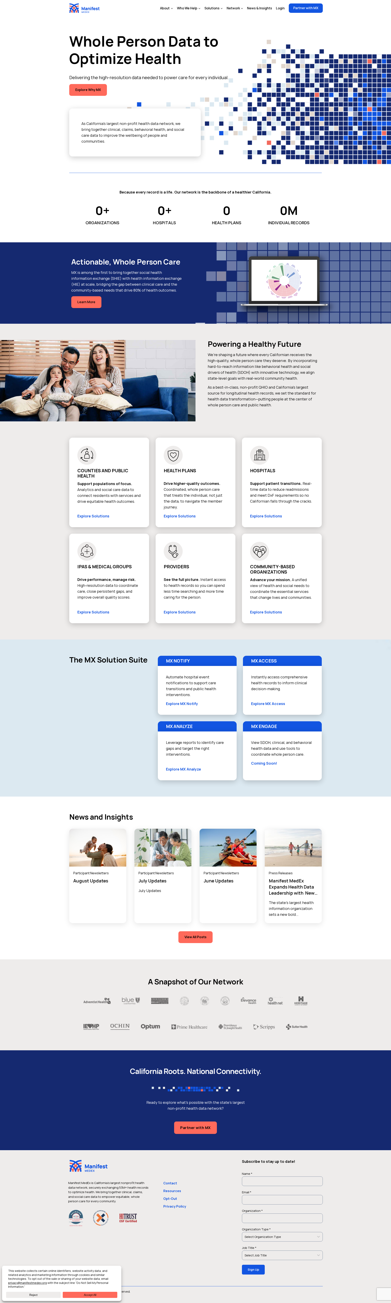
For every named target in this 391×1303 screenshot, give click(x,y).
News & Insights (259, 8)
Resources (172, 1191)
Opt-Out (170, 1198)
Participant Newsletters (91, 873)
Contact (170, 1183)
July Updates (152, 881)
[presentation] (97, 848)
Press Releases (281, 873)
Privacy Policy (174, 1206)
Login (280, 8)
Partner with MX (305, 8)
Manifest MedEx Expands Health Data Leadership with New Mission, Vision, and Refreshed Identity (291, 893)
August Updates (90, 881)
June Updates (218, 881)
